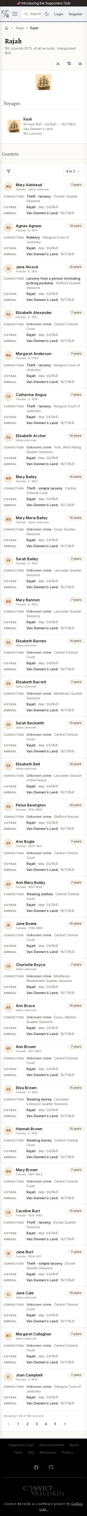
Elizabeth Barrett (31, 682)
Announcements (51, 1445)
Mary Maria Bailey (32, 517)
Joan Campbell (29, 1375)
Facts (18, 1452)
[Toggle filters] (8, 171)
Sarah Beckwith (30, 723)
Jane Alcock (27, 267)
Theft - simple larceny (44, 488)
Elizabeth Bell (28, 764)
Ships (20, 28)
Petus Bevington (31, 805)
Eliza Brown (26, 1087)
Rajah (27, 119)
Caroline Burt (28, 1211)
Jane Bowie (26, 923)
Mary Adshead (29, 184)
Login (58, 14)
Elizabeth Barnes (31, 641)
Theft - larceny (38, 196)
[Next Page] (65, 1424)
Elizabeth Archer (31, 435)
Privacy (67, 1452)
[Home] (6, 28)
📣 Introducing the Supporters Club (44, 3)
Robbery (33, 237)
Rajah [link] (34, 28)
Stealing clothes (39, 894)
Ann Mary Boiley (30, 882)
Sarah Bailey (27, 559)
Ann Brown (26, 1046)
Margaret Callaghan (33, 1334)
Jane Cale (25, 1293)
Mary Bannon (28, 600)
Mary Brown (27, 1169)
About (73, 1445)
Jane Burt (24, 1252)
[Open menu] (10, 14)
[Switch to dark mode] (47, 14)
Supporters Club (21, 1445)
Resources (48, 1452)
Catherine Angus (31, 394)
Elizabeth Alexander (34, 312)
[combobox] (73, 171)
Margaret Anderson (34, 353)
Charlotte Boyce (30, 964)
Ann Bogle (25, 841)
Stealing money (39, 1099)
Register (75, 14)
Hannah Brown (29, 1128)
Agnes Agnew (28, 226)
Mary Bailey (26, 476)
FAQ (31, 1452)
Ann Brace (25, 1005)
